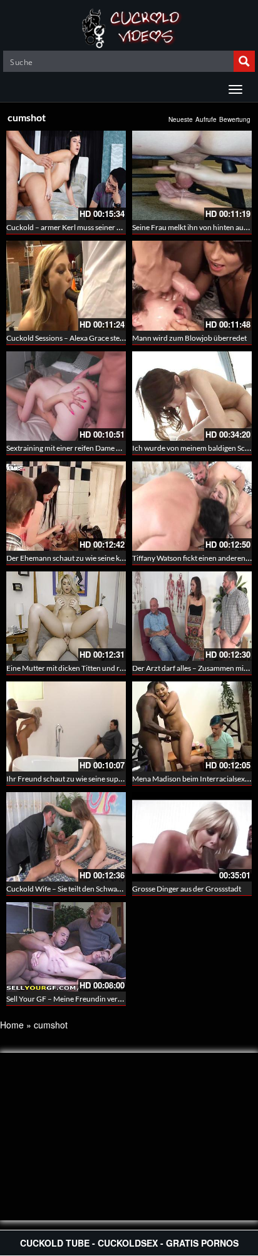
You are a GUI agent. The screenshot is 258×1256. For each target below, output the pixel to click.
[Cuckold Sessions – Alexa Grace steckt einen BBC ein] (66, 285)
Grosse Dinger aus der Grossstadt (186, 888)
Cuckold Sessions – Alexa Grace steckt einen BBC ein (91, 338)
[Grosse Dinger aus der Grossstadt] (192, 837)
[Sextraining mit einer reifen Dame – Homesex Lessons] (66, 396)
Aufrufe (206, 119)
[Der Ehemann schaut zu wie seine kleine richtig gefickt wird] (66, 506)
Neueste (180, 119)
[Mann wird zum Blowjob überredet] (192, 285)
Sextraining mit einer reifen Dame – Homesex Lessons (92, 448)
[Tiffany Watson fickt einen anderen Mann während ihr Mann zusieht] (192, 506)
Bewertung (234, 119)
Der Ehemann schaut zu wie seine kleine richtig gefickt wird (101, 558)
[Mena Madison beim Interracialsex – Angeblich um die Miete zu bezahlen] (192, 726)
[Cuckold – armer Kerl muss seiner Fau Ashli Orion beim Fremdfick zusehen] (66, 175)
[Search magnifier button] (244, 61)
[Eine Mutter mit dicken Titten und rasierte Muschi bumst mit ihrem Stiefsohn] (66, 616)
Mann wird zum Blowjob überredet (189, 338)
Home (12, 1024)
